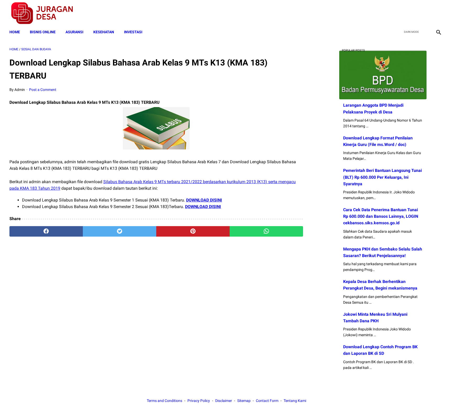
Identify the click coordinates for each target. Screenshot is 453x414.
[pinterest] (193, 231)
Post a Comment (42, 90)
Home (14, 32)
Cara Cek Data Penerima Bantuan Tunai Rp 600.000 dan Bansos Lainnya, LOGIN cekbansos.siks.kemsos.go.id (380, 216)
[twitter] (413, 13)
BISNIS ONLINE (43, 32)
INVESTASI (133, 32)
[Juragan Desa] (45, 13)
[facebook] (401, 13)
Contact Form (267, 401)
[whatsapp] (266, 231)
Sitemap (244, 401)
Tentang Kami (295, 401)
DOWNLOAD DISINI (204, 200)
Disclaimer (223, 401)
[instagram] (438, 13)
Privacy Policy (198, 401)
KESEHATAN (103, 32)
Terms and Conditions (164, 401)
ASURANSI (74, 32)
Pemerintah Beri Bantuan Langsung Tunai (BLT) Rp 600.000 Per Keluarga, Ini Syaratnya (382, 177)
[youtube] (425, 13)
